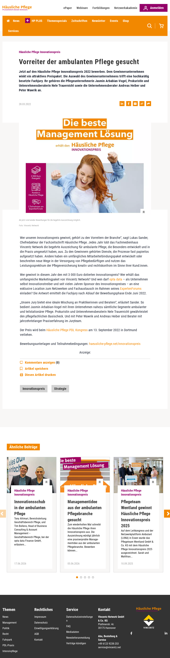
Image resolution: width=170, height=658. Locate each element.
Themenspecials (57, 21)
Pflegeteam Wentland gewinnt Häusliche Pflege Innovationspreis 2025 (136, 513)
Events (114, 21)
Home (8, 21)
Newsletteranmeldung (78, 637)
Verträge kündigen (76, 643)
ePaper (67, 8)
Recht (5, 633)
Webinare (82, 8)
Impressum (40, 616)
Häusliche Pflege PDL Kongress (67, 330)
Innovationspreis (34, 389)
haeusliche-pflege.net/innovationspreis (114, 344)
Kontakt (38, 639)
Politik (5, 628)
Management (9, 622)
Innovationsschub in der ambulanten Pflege (29, 507)
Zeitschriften (79, 21)
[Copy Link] (141, 103)
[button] (81, 577)
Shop (126, 21)
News (16, 21)
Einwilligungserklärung (46, 628)
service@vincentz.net (109, 647)
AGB (36, 633)
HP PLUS (37, 21)
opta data (115, 279)
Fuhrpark (7, 639)
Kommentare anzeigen (42, 362)
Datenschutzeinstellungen (79, 618)
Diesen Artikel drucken (40, 375)
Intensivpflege (10, 651)
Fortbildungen (101, 8)
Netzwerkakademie (125, 8)
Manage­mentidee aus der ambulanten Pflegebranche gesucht (85, 510)
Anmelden (156, 8)
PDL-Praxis (8, 645)
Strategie (60, 389)
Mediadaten (72, 631)
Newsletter (98, 21)
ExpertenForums (130, 289)
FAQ (68, 626)
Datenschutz (41, 622)
